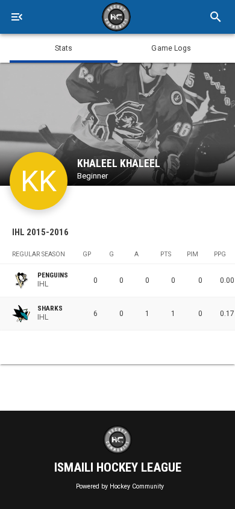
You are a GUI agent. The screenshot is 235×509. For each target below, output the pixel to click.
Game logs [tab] (171, 48)
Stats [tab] (64, 48)
